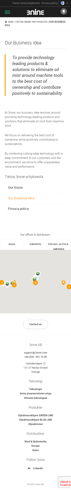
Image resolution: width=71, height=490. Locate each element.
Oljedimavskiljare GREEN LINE (35, 415)
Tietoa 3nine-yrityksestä (26, 3)
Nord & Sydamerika (36, 441)
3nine (35, 12)
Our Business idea (21, 198)
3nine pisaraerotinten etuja (35, 393)
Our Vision (15, 187)
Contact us (35, 324)
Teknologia (35, 389)
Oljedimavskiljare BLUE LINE (35, 419)
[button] (7, 284)
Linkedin (38, 468)
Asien (35, 450)
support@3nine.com (35, 352)
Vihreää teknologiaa (35, 398)
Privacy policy (50, 3)
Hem (10, 21)
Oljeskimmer (35, 424)
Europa (35, 445)
